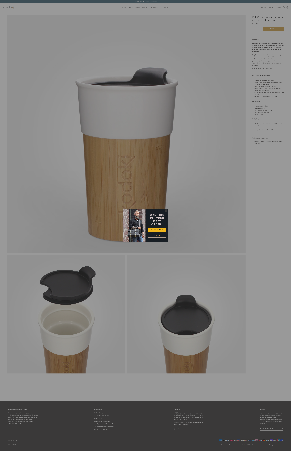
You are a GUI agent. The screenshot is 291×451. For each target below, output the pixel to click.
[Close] (166, 210)
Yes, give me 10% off (157, 229)
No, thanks (157, 235)
